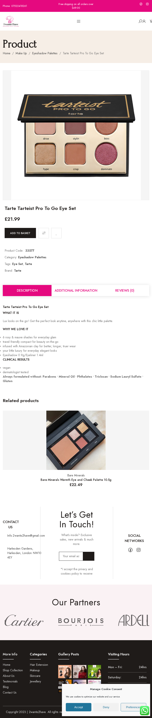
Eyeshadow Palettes (44, 53)
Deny (106, 707)
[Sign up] (88, 556)
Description (27, 290)
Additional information (76, 290)
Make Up (21, 53)
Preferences (133, 707)
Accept (78, 707)
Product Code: (14, 250)
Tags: (8, 264)
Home (6, 53)
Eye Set (17, 264)
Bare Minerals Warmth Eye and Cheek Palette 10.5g (76, 480)
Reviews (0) (124, 290)
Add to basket (20, 233)
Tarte (28, 264)
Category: (11, 257)
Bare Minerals (76, 475)
